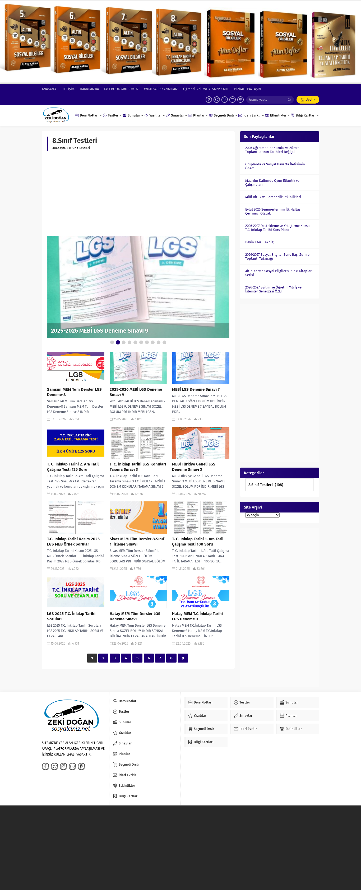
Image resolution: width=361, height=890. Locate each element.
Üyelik (310, 99)
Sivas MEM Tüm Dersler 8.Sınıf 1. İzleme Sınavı (137, 542)
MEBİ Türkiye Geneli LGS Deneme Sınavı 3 (193, 467)
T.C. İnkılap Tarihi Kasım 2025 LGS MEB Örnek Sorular (73, 542)
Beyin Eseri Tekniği (260, 242)
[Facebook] (209, 99)
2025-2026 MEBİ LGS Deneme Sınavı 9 (99, 330)
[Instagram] (224, 99)
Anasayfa (59, 148)
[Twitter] (217, 99)
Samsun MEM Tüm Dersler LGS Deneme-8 (74, 392)
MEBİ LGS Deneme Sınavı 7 (196, 389)
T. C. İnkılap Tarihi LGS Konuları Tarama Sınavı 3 (138, 467)
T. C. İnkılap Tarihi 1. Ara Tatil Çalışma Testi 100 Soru (197, 542)
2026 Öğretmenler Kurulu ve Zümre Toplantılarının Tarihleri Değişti (272, 150)
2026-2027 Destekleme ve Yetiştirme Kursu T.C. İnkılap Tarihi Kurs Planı (277, 228)
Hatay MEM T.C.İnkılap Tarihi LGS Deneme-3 (197, 616)
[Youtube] (232, 99)
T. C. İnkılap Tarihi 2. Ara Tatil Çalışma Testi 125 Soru (73, 467)
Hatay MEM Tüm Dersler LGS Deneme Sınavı (135, 616)
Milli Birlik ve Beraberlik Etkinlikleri (273, 197)
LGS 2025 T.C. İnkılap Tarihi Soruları (71, 616)
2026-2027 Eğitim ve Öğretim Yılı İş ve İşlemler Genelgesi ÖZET (273, 289)
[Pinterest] (240, 99)
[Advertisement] (138, 193)
